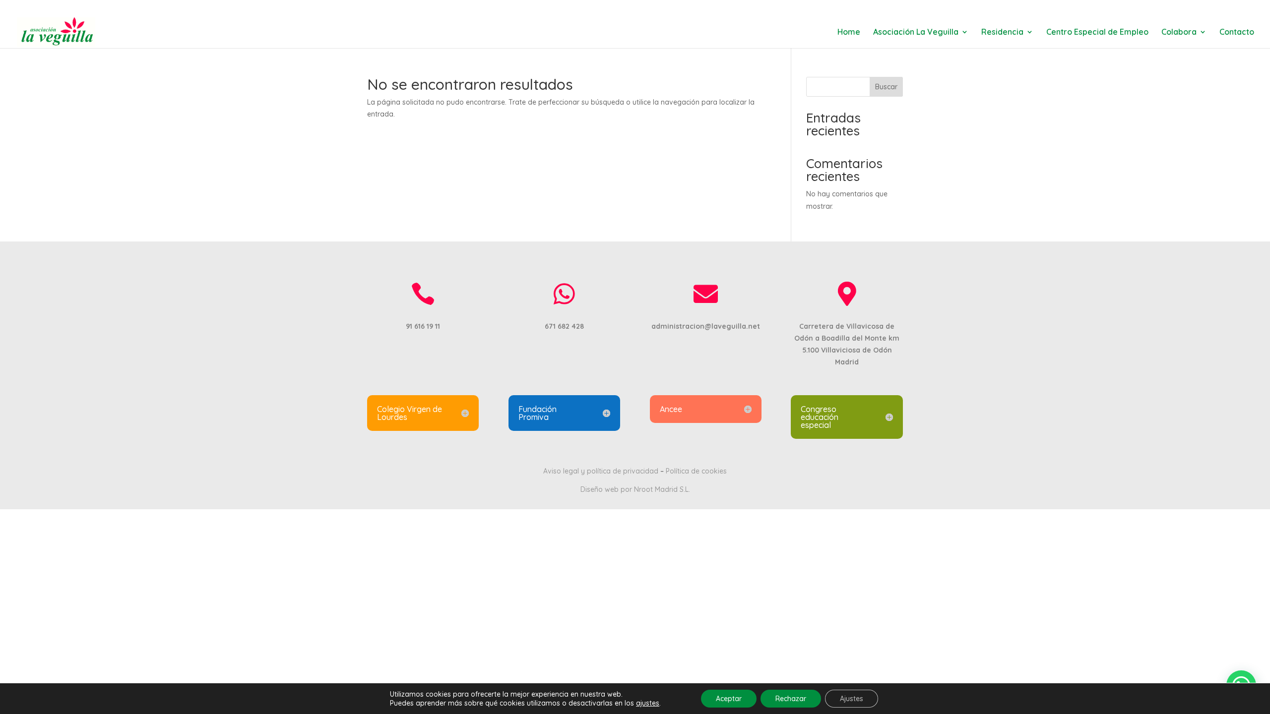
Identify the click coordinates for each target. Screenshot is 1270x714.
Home (848, 32)
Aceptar (729, 698)
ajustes (647, 703)
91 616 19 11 (388, 7)
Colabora (1179, 32)
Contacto (1236, 32)
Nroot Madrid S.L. (662, 489)
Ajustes (851, 698)
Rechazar (790, 698)
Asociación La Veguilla (915, 32)
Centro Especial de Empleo (1097, 32)
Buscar (886, 86)
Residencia (1002, 32)
